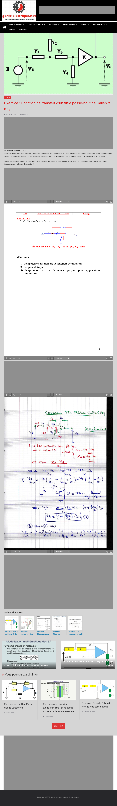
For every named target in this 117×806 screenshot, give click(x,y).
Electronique (15, 24)
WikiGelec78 (24, 114)
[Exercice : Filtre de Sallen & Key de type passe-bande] (97, 682)
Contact (23, 30)
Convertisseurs (35, 24)
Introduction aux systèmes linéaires (26, 665)
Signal (84, 24)
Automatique (99, 24)
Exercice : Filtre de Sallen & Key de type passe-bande (88, 663)
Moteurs (53, 24)
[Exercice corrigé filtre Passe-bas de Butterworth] (19, 682)
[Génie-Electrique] (4, 27)
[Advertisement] (77, 10)
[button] (23, 24)
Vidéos (12, 30)
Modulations (69, 24)
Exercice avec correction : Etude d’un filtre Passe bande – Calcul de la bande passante (58, 708)
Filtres (7, 97)
